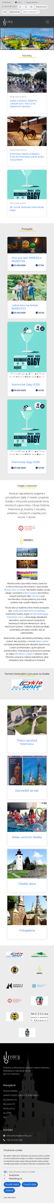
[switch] (6, 1175)
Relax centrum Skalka (27, 837)
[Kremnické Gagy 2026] (27, 350)
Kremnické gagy (40, 614)
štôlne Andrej (29, 593)
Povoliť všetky (12, 1184)
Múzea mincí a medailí (14, 590)
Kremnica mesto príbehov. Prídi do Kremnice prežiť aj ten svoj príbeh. (27, 156)
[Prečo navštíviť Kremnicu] (27, 720)
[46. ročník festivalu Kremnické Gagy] (27, 184)
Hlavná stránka (10, 1091)
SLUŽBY (7, 1113)
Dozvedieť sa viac (27, 790)
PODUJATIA (9, 1108)
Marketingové (15, 1178)
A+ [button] (31, 7)
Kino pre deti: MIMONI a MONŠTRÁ (26, 259)
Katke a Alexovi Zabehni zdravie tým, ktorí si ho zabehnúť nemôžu (23, 103)
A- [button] (20, 7)
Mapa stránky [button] (14, 12)
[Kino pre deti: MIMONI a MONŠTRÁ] (27, 245)
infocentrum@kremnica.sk (18, 1135)
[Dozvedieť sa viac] (27, 770)
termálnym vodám (24, 654)
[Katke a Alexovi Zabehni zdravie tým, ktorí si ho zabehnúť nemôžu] (27, 78)
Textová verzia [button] (41, 7)
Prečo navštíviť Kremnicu (27, 742)
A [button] (25, 7)
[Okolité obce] (27, 864)
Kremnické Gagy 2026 (26, 384)
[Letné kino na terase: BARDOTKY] (27, 288)
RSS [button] (5, 12)
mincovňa (36, 596)
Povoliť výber (29, 1184)
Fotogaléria (27, 930)
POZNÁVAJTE (10, 1100)
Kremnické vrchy (15, 617)
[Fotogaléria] (27, 910)
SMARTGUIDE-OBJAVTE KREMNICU (21, 1095)
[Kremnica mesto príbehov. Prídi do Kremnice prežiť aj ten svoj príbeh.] (27, 131)
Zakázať (9, 1190)
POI (5, 1117)
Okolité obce (27, 883)
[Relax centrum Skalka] (27, 817)
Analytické (14, 1175)
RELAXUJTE (9, 1104)
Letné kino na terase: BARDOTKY (25, 307)
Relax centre (42, 641)
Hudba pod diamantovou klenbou (28, 611)
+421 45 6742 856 (14, 1140)
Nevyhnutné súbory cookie (22, 1172)
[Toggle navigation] (47, 22)
